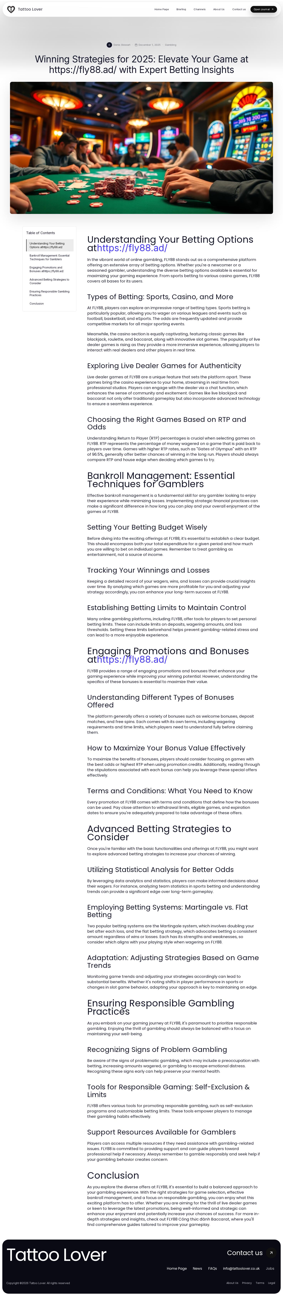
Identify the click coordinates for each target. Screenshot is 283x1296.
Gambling (170, 44)
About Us (232, 1283)
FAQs (212, 1268)
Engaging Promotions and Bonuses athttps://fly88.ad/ (47, 269)
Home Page (177, 1268)
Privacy (247, 1283)
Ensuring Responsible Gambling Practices (49, 293)
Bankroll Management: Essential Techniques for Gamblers (49, 257)
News (197, 1268)
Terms (260, 1283)
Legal (271, 1283)
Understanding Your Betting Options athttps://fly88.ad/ (47, 245)
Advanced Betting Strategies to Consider (49, 281)
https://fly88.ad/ (132, 247)
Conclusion (37, 303)
